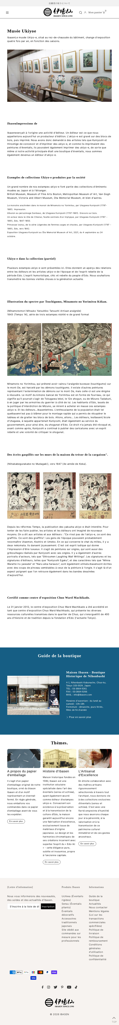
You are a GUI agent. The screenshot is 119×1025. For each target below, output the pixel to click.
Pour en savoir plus (80, 717)
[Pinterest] (62, 988)
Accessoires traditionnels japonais (69, 922)
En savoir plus (16, 821)
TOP (114, 1021)
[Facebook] (42, 988)
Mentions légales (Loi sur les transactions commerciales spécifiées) (99, 918)
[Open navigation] (22, 12)
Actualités (95, 903)
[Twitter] (55, 988)
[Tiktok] (76, 988)
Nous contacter (98, 907)
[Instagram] (48, 988)
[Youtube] (69, 988)
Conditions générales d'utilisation (96, 948)
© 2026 (59, 1014)
